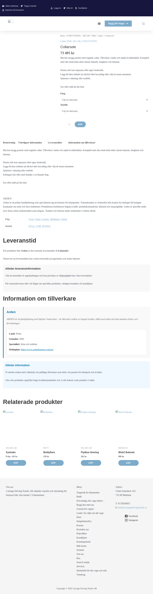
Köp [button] (91, 463)
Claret (37, 219)
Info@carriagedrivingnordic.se (132, 507)
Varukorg (80, 574)
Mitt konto (81, 546)
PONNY (46, 226)
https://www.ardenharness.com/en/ (37, 349)
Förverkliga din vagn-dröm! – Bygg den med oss (90, 503)
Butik (79, 496)
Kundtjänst (81, 537)
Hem (62, 35)
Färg (62, 93)
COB (38, 226)
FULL (32, 226)
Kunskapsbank (83, 541)
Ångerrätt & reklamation (88, 492)
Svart (31, 219)
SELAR (86, 35)
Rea (78, 558)
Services (80, 566)
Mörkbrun (55, 219)
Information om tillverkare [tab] (81, 142)
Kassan (79, 525)
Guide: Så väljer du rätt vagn (90, 513)
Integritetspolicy (84, 521)
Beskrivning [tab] (9, 142)
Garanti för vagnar (85, 509)
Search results (82, 562)
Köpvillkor (81, 533)
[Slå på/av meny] (99, 23)
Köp (80, 124)
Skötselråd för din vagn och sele (91, 570)
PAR (94, 35)
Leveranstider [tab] (54, 142)
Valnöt (64, 219)
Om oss (80, 554)
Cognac (45, 219)
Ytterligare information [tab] (30, 142)
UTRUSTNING (74, 35)
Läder (100, 35)
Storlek (64, 105)
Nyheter (80, 550)
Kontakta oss (82, 529)
